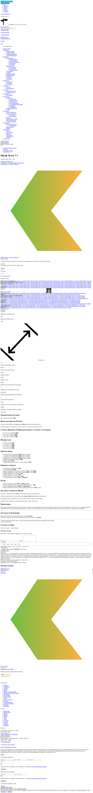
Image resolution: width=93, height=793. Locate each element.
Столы (5, 89)
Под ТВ (8, 87)
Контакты (5, 11)
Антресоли (9, 79)
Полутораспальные (14, 103)
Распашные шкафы (11, 120)
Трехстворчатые (13, 60)
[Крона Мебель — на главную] (5, 27)
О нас (4, 5)
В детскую (9, 77)
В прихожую (12, 63)
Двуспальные (12, 99)
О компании (6, 686)
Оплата (5, 9)
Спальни (6, 96)
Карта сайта (6, 706)
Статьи (5, 698)
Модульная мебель (11, 124)
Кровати (8, 98)
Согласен (10, 791)
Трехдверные (12, 68)
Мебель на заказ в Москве (9, 691)
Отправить (3, 769)
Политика (5, 705)
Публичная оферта (8, 702)
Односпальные (13, 101)
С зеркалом (12, 64)
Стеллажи (6, 93)
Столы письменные (11, 121)
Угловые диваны (10, 52)
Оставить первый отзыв (6, 161)
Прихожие (6, 129)
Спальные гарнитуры (11, 108)
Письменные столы (11, 91)
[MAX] (3, 754)
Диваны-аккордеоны (11, 54)
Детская (5, 111)
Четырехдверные (13, 70)
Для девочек (12, 115)
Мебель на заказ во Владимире (11, 693)
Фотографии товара (5, 546)
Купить (2, 268)
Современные (12, 107)
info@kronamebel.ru (5, 14)
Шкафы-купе (10, 66)
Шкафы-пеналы (10, 75)
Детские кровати (11, 113)
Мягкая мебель (10, 127)
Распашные (9, 58)
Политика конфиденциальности (8, 747)
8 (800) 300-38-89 (5, 32)
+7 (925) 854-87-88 (5, 742)
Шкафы (5, 56)
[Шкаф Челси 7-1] (10, 164)
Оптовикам (6, 694)
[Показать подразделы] (9, 50)
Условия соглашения (8, 703)
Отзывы (5, 10)
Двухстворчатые (13, 59)
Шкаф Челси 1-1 (5, 570)
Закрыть (3, 786)
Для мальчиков (13, 116)
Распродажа (6, 138)
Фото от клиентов (7, 699)
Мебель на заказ (5, 29)
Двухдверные (12, 67)
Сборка (5, 7)
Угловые (8, 72)
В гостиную (9, 84)
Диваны (5, 50)
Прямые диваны (10, 51)
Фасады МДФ (6, 695)
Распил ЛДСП (7, 697)
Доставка (5, 6)
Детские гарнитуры (11, 112)
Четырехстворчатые (14, 62)
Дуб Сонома (9, 132)
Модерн (8, 133)
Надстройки (9, 95)
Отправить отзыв (5, 550)
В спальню (9, 76)
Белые (7, 131)
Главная (5, 685)
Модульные (9, 134)
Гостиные (6, 123)
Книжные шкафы (10, 74)
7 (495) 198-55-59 (5, 34)
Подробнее (3, 573)
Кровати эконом (13, 100)
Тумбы (5, 85)
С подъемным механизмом (16, 104)
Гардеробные (9, 71)
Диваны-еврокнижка (11, 55)
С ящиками (12, 105)
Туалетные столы (10, 92)
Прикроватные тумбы (11, 119)
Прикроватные (10, 88)
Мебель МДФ (6, 48)
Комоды (5, 80)
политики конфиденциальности (39, 766)
